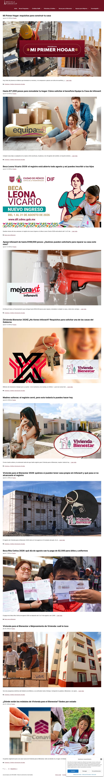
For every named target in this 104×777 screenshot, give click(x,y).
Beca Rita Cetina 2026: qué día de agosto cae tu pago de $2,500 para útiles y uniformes (45, 551)
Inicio (15, 8)
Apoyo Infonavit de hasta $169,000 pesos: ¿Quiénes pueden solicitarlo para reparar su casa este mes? (49, 243)
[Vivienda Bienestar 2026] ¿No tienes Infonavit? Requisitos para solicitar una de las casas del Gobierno (48, 320)
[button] (101, 759)
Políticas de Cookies (77, 774)
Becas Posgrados (24, 8)
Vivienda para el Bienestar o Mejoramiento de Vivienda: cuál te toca (35, 626)
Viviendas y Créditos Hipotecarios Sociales (14, 84)
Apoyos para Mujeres (81, 8)
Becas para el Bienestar (65, 8)
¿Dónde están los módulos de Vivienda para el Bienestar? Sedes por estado (39, 701)
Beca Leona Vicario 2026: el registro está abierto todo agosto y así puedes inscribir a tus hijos (48, 166)
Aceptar (73, 771)
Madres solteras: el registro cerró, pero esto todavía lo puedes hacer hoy (38, 397)
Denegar (84, 771)
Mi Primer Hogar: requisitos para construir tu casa (27, 15)
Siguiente (13, 768)
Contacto (64, 774)
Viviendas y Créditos (49, 8)
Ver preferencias (96, 771)
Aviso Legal (93, 774)
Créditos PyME (36, 8)
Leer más (68, 80)
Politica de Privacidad (86, 774)
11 (9, 768)
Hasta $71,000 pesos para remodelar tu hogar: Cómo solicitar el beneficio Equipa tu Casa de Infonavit (52, 91)
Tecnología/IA (94, 8)
